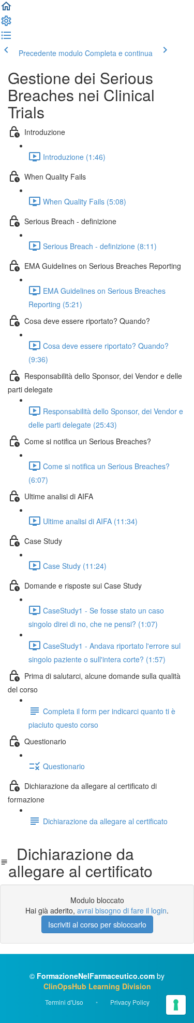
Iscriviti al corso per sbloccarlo (97, 924)
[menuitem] (6, 24)
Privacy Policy (130, 1002)
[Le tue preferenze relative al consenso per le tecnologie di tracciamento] (176, 1005)
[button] (6, 9)
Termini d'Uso (64, 1002)
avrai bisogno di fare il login (122, 910)
